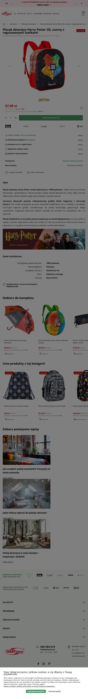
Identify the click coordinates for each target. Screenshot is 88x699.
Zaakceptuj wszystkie (35, 691)
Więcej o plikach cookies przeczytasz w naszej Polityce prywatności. (29, 686)
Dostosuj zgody (54, 691)
